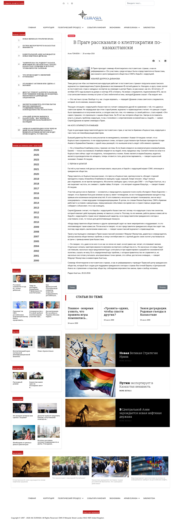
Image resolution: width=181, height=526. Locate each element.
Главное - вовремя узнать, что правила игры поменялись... (80, 313)
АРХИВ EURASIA (130, 27)
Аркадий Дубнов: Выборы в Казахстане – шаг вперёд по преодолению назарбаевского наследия (37, 119)
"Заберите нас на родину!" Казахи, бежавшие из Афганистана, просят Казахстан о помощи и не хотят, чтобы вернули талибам (39, 65)
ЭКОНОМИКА (114, 27)
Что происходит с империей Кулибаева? (36, 76)
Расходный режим (17, 383)
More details (125, 361)
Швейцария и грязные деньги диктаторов (22, 443)
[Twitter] (68, 3)
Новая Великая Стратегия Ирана (38, 39)
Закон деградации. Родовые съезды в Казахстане (153, 311)
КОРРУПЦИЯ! (48, 27)
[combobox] (140, 3)
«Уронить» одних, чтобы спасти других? (116, 311)
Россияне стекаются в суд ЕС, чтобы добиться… (19, 287)
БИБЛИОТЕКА (149, 27)
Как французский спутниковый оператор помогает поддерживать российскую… (52, 290)
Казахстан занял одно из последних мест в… (36, 384)
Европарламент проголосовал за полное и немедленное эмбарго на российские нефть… (149, 479)
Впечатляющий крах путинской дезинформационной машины (21, 353)
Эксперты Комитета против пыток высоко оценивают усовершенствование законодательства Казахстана (39, 107)
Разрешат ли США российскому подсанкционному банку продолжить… (20, 315)
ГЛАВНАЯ (32, 27)
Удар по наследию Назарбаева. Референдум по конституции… (35, 289)
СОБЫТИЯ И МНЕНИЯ (96, 27)
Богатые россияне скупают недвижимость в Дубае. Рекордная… (48, 442)
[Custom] (72, 3)
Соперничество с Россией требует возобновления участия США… (36, 313)
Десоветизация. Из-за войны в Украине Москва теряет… (52, 313)
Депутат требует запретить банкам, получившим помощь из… (49, 417)
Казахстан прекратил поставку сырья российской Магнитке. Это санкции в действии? (107, 481)
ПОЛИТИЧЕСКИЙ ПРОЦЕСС (69, 27)
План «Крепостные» (46, 351)
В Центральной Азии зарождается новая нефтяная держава (39, 55)
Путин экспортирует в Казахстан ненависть (39, 46)
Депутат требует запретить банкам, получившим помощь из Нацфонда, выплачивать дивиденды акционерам (40, 94)
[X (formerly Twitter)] (159, 61)
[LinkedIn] (165, 61)
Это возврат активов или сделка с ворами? (39, 84)
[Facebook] (64, 3)
